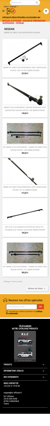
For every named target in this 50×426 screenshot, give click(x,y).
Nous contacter (11, 383)
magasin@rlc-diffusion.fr (13, 393)
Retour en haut (37, 288)
